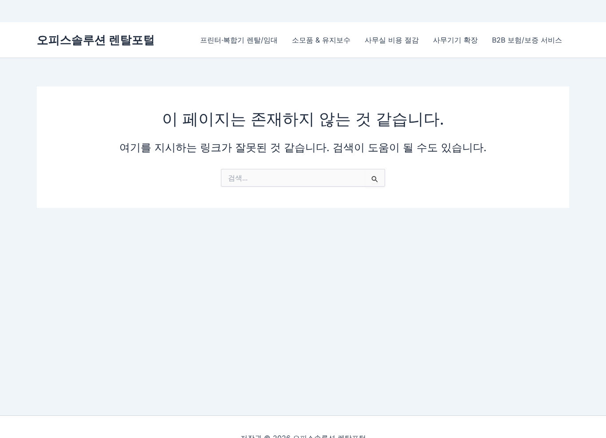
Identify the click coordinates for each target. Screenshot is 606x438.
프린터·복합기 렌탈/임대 (239, 39)
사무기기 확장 (455, 39)
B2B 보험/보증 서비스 (527, 39)
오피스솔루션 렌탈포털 (96, 40)
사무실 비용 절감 (392, 39)
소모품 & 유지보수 (321, 39)
